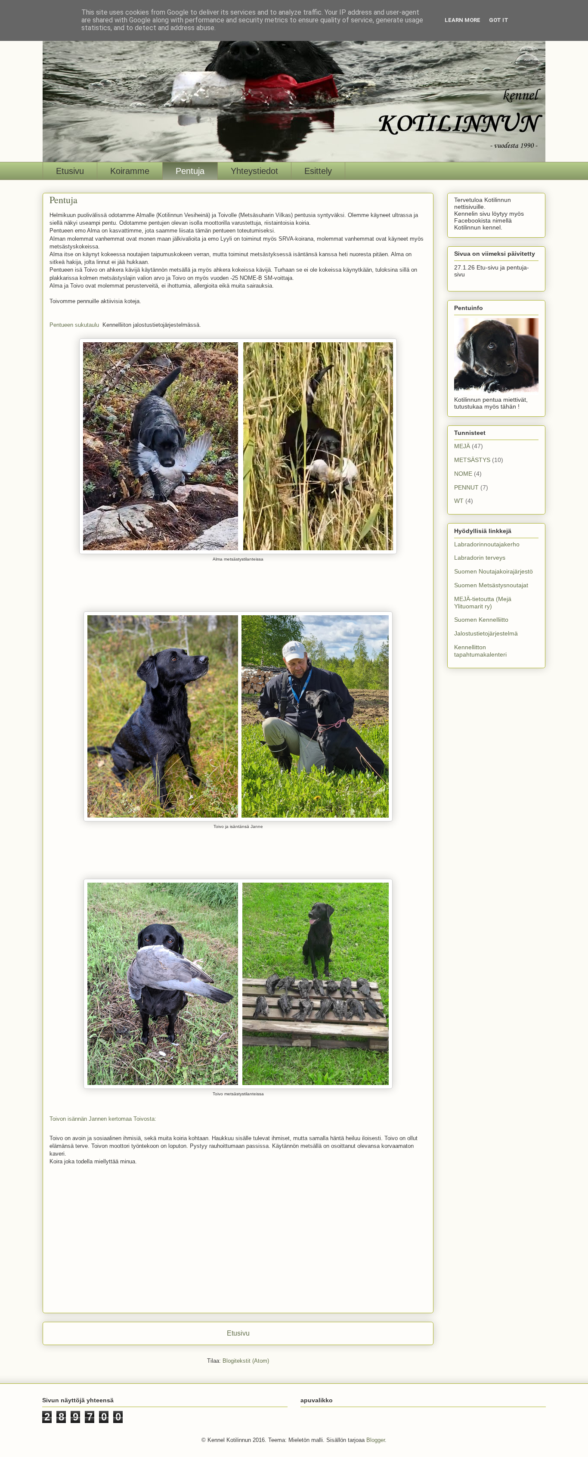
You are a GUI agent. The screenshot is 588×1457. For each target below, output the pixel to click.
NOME (463, 473)
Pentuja (190, 171)
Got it (498, 20)
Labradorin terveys (479, 557)
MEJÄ (462, 446)
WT (459, 500)
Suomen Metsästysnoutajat (491, 585)
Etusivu (70, 171)
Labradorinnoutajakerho (487, 544)
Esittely (318, 171)
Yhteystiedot (254, 171)
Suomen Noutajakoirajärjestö (493, 571)
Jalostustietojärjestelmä (486, 633)
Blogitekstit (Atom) (246, 1361)
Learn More (462, 20)
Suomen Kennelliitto (481, 619)
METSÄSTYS (472, 459)
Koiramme (129, 171)
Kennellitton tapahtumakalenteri (480, 651)
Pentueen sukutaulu (76, 325)
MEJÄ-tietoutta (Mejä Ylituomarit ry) (482, 602)
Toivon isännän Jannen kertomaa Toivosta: (103, 1119)
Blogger (375, 1440)
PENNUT (466, 487)
